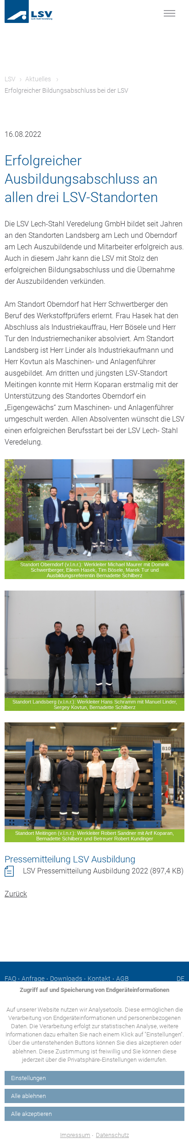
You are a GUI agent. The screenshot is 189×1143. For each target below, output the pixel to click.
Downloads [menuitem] (66, 978)
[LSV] (39, 11)
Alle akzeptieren (31, 1113)
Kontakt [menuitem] (99, 978)
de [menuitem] (180, 978)
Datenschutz (112, 1135)
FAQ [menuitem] (10, 978)
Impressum (75, 1135)
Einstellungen (28, 1078)
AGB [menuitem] (122, 978)
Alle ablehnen (28, 1095)
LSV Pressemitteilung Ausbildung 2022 (103, 871)
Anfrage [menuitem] (33, 978)
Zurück (16, 894)
